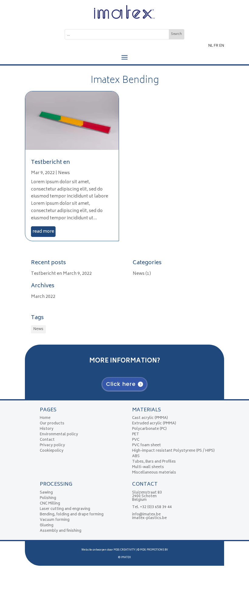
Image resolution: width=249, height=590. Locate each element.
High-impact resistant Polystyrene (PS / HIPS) (173, 451)
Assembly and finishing (60, 531)
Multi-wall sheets (148, 467)
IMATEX (126, 557)
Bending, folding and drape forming (72, 514)
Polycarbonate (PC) (149, 429)
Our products (52, 423)
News (64, 173)
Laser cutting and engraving (65, 509)
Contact (47, 440)
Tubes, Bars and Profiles (154, 462)
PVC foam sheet (146, 445)
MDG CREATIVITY (124, 550)
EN (221, 46)
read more (43, 231)
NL (210, 46)
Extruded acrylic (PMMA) (154, 423)
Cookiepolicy (51, 451)
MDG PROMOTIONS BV (154, 550)
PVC (135, 440)
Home (45, 418)
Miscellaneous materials (154, 473)
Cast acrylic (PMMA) (150, 418)
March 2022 (43, 297)
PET (135, 434)
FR (216, 46)
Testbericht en (50, 162)
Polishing (48, 498)
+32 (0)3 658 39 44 (156, 507)
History (46, 429)
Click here (121, 384)
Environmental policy (59, 434)
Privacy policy (52, 445)
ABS (136, 456)
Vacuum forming (55, 520)
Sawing (46, 493)
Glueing (46, 525)
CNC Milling (50, 504)
